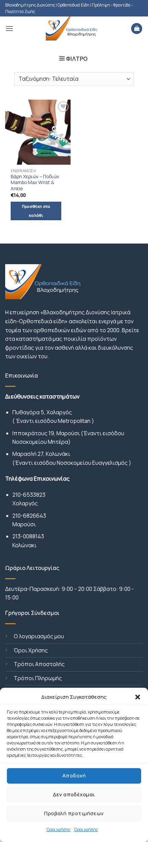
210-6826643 (29, 515)
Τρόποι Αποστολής (39, 664)
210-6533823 (28, 494)
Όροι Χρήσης (31, 650)
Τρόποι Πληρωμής (38, 678)
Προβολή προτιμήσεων (74, 813)
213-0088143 (28, 536)
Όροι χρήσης (58, 829)
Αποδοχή (74, 775)
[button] (137, 697)
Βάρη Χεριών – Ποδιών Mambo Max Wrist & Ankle (35, 183)
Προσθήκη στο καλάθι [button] (36, 211)
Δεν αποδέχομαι (74, 794)
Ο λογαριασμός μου (39, 636)
